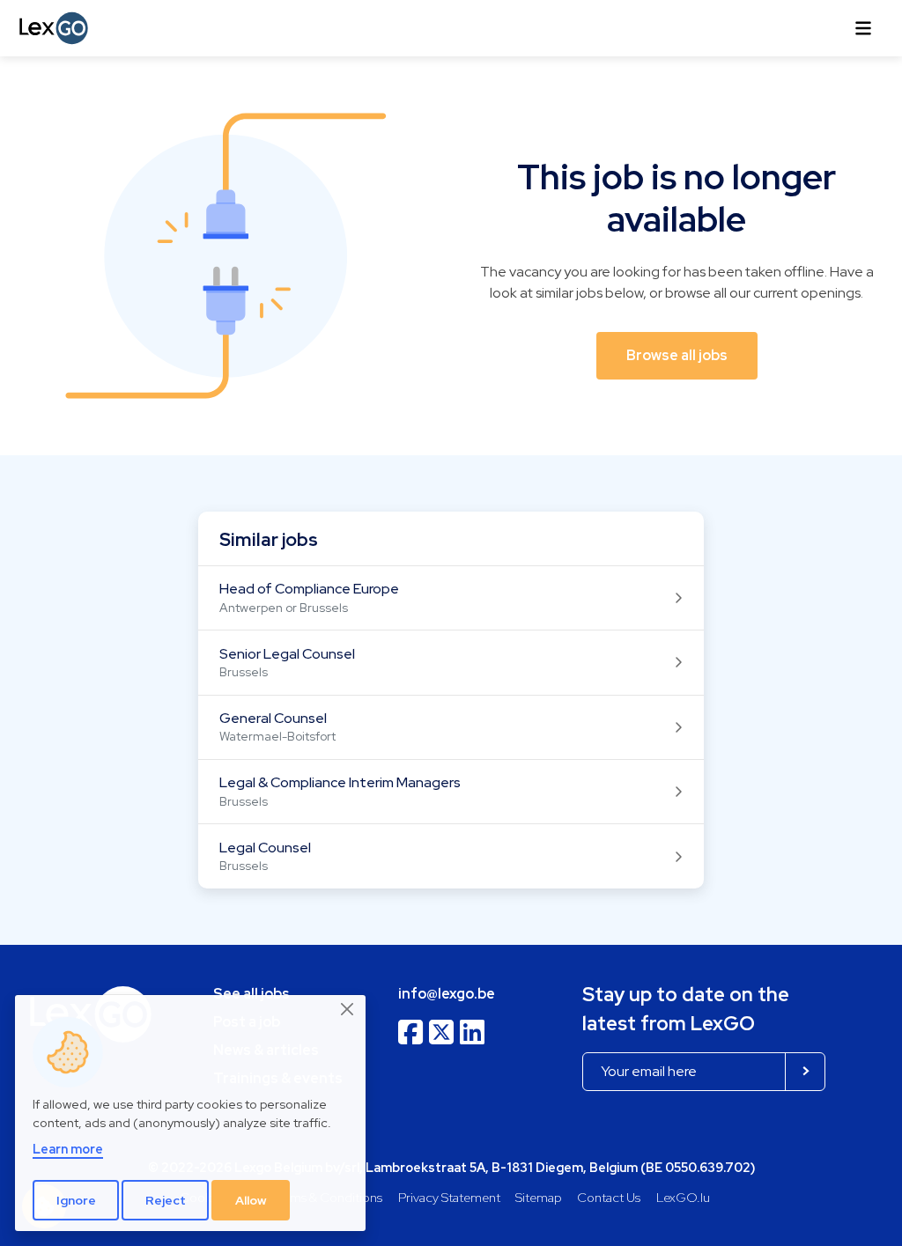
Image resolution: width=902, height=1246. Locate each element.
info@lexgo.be (446, 993)
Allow (251, 1200)
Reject (165, 1200)
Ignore (76, 1200)
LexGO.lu (683, 1197)
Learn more (68, 1148)
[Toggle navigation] (863, 28)
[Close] (348, 1010)
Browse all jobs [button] (677, 355)
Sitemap (538, 1197)
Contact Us (608, 1197)
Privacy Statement (449, 1197)
